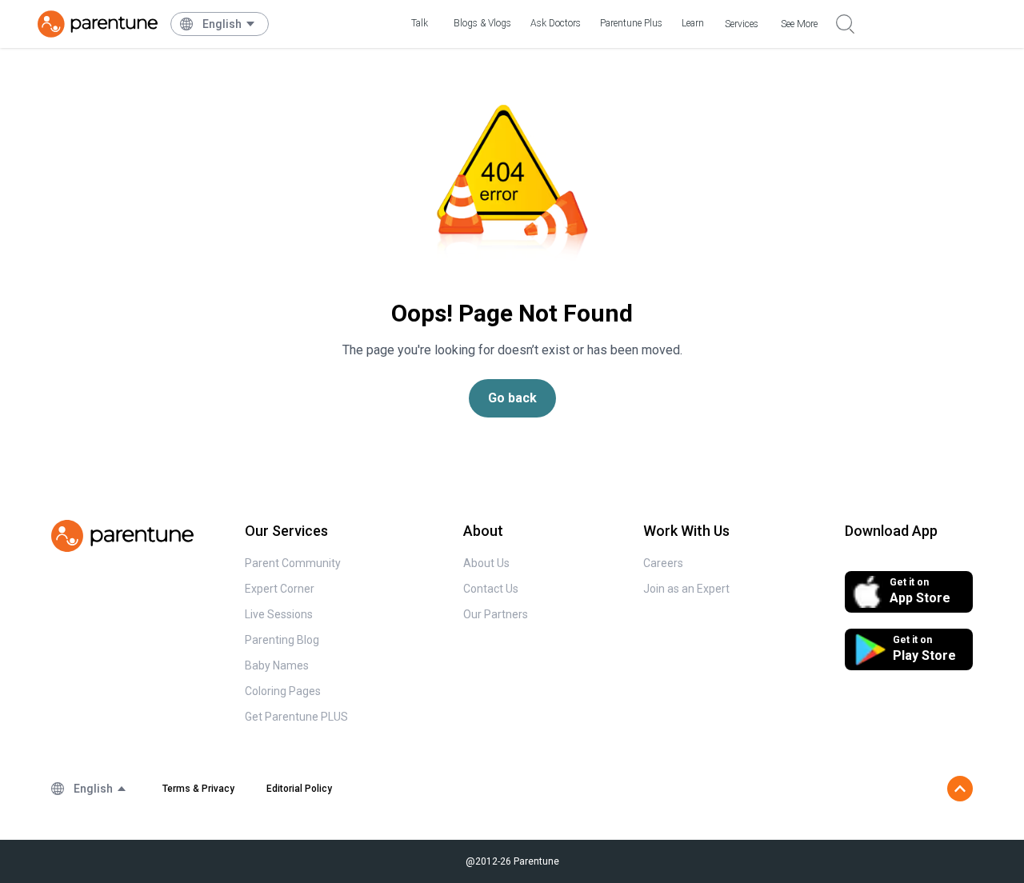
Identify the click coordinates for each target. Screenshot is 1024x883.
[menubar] (229, 24)
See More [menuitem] (799, 24)
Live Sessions (279, 614)
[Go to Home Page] (98, 24)
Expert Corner (279, 588)
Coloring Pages (283, 691)
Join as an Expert (686, 588)
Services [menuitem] (741, 24)
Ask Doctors (555, 23)
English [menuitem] (222, 24)
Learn (693, 23)
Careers (663, 563)
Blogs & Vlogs (482, 23)
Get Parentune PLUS (296, 716)
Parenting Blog (282, 639)
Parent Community (293, 563)
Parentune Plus (631, 23)
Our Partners (495, 614)
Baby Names (277, 665)
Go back (512, 398)
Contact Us (490, 588)
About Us (486, 563)
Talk (419, 23)
